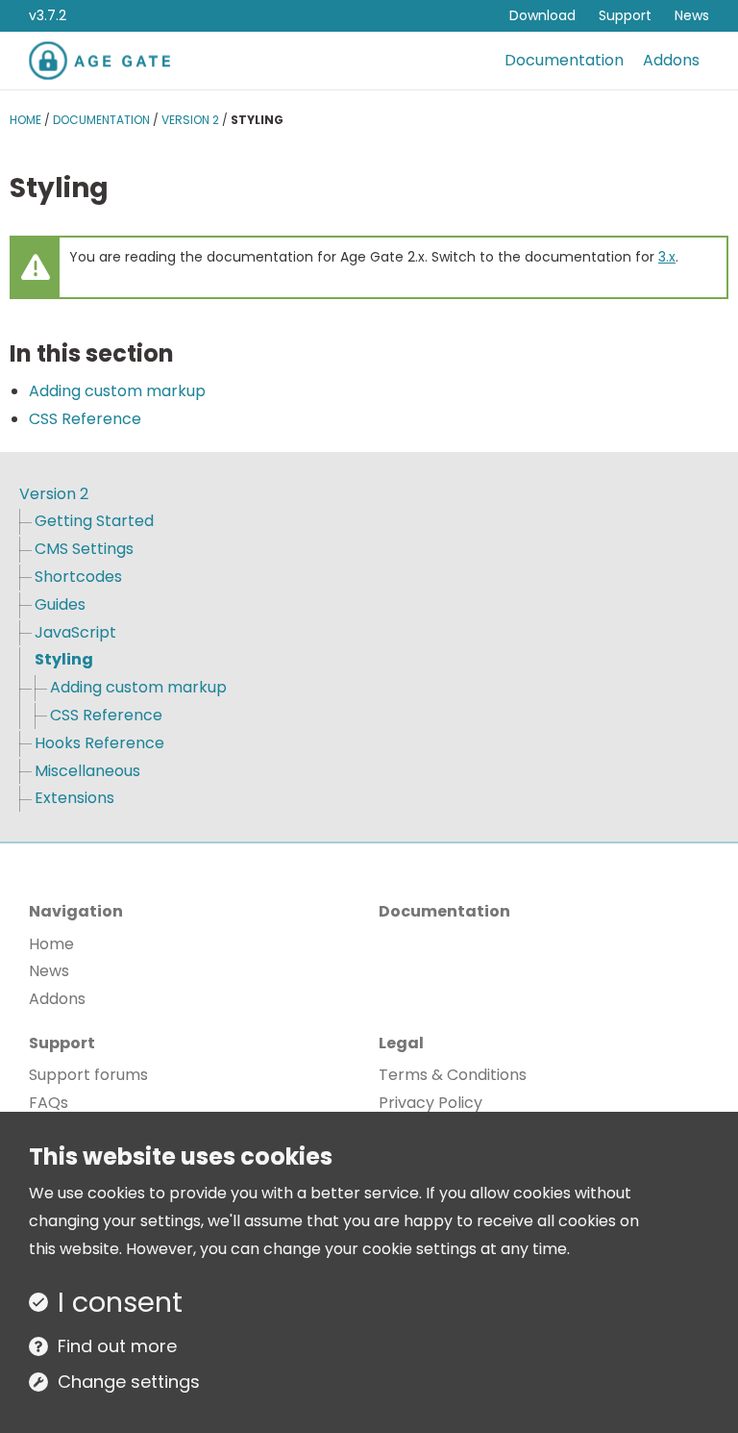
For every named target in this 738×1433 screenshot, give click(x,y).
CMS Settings (84, 549)
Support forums (88, 1075)
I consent (120, 1302)
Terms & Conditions (453, 1075)
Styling (64, 659)
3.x (667, 256)
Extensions (74, 798)
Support (625, 15)
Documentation (564, 60)
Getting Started (94, 521)
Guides (60, 604)
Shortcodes (78, 577)
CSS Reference (85, 419)
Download (542, 15)
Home (25, 120)
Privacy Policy (430, 1103)
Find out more (117, 1346)
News (692, 15)
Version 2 (190, 120)
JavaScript (75, 632)
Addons (671, 60)
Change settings (129, 1382)
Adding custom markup (117, 391)
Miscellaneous (87, 771)
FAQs (48, 1103)
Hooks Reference (99, 743)
